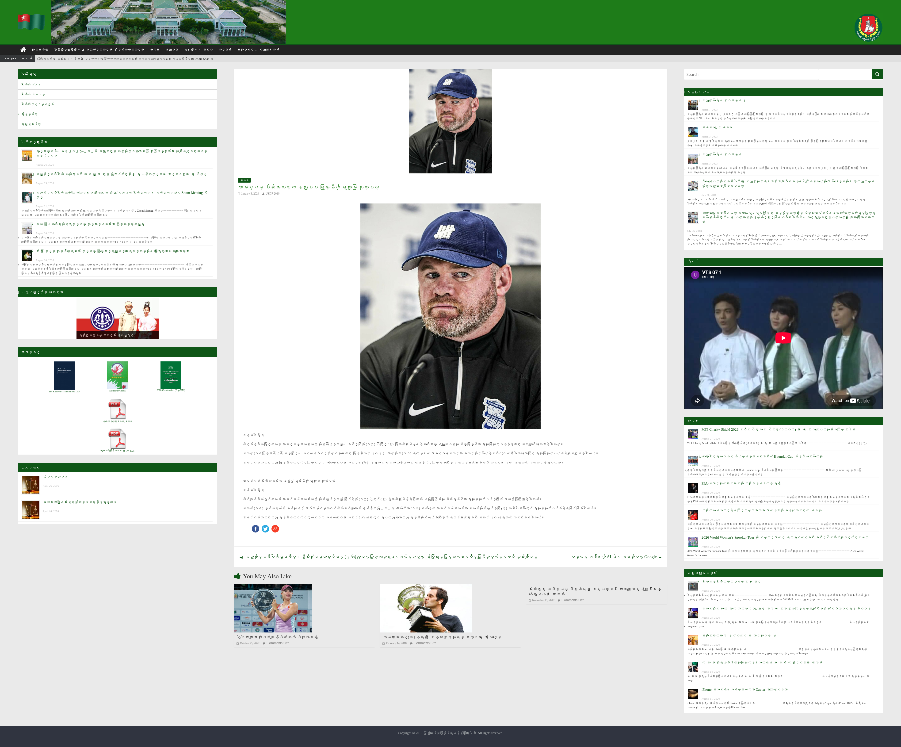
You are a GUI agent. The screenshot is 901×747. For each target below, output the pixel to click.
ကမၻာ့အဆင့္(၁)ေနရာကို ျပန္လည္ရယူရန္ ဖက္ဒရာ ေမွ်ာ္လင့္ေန (441, 637)
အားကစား (154, 49)
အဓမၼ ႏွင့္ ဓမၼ (717, 127)
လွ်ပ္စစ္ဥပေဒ (55, 477)
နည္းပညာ (171, 49)
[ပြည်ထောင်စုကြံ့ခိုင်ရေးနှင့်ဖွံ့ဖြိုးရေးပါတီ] (31, 17)
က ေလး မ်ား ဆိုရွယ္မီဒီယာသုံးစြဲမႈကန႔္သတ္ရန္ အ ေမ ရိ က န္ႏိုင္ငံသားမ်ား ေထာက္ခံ (762, 662)
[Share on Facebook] (255, 527)
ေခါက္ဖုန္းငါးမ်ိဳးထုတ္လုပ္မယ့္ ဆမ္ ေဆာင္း (731, 581)
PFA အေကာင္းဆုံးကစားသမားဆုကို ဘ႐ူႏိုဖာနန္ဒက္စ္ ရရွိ (741, 483)
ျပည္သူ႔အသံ (269, 49)
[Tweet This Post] (265, 527)
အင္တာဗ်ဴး (224, 49)
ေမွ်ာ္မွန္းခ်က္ (29, 114)
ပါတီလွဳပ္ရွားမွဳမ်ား (64, 50)
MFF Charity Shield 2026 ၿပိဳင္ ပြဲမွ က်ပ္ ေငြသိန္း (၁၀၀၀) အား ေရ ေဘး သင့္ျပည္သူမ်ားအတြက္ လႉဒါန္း (778, 429)
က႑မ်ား (189, 50)
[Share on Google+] (275, 527)
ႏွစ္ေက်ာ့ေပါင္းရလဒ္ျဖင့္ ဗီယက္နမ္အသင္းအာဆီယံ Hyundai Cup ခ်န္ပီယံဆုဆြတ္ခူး (762, 456)
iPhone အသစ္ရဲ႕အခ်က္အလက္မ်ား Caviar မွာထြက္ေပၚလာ (744, 689)
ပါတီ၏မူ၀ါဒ (31, 84)
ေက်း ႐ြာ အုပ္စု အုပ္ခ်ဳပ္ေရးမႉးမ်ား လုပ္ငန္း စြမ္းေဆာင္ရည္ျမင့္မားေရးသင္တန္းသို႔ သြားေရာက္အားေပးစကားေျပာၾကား (112, 251)
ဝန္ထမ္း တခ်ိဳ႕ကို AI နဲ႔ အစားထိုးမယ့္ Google (616, 556)
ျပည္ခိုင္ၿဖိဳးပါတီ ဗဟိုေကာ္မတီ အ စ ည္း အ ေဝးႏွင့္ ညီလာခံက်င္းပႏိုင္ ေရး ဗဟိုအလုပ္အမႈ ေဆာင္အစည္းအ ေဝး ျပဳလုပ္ (121, 174)
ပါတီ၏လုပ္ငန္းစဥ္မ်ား (37, 104)
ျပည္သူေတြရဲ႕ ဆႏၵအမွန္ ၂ (724, 100)
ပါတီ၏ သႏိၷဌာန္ (33, 94)
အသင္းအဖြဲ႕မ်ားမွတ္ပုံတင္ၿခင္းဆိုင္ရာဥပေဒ (80, 502)
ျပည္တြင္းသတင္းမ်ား (99, 49)
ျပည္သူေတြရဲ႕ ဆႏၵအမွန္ (721, 154)
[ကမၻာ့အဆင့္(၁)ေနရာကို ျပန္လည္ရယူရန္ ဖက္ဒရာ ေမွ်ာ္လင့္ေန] (426, 587)
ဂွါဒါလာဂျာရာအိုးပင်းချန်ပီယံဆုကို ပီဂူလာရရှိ (277, 637)
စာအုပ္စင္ (245, 49)
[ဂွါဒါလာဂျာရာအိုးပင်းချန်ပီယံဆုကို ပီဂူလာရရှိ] (273, 587)
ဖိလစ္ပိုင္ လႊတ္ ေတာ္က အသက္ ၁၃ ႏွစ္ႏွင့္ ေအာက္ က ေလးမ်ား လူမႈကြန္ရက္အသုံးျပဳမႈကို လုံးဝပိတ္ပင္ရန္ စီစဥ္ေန (786, 608)
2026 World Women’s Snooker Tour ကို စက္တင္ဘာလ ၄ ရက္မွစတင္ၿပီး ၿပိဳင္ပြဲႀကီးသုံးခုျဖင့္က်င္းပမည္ (785, 537)
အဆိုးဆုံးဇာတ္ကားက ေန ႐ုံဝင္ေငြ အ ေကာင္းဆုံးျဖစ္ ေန (739, 635)
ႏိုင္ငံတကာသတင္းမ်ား (131, 49)
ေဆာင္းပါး (208, 49)
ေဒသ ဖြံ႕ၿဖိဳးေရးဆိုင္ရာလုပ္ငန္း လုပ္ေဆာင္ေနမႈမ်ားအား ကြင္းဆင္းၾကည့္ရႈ (90, 224)
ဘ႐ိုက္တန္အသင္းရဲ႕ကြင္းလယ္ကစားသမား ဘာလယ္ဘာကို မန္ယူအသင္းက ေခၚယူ (761, 510)
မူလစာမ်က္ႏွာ (39, 49)
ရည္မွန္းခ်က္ (31, 124)
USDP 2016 (272, 193)
